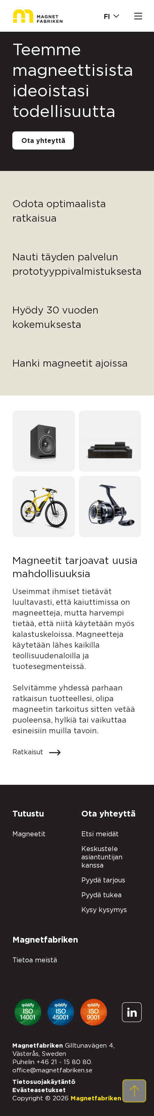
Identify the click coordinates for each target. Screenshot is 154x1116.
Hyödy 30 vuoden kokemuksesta (55, 318)
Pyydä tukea (101, 895)
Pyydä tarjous (103, 880)
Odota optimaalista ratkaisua (59, 211)
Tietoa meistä (34, 960)
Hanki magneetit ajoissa (70, 364)
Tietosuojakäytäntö (44, 1082)
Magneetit (29, 834)
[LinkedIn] (132, 1012)
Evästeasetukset (39, 1090)
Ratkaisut (28, 752)
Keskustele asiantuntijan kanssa (101, 857)
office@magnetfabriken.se (52, 1070)
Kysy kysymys (104, 910)
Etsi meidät (100, 834)
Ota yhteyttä (43, 141)
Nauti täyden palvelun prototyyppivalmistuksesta (77, 265)
